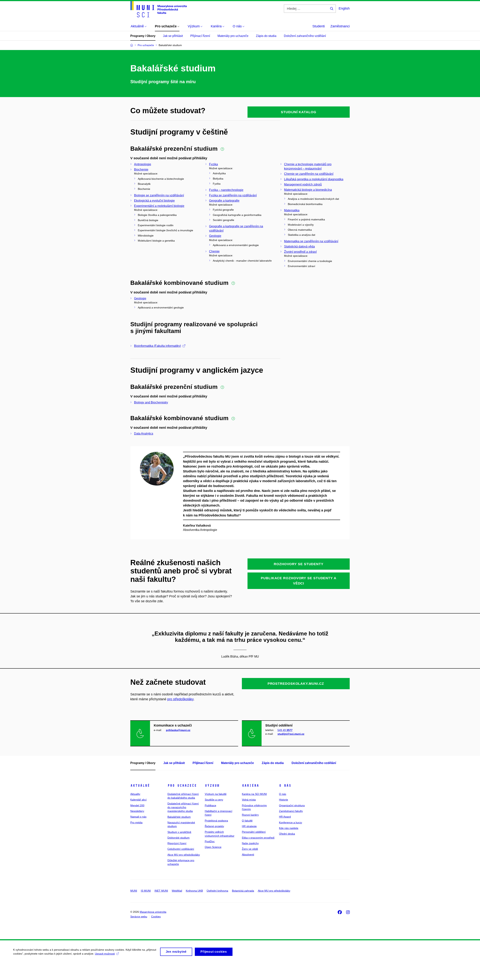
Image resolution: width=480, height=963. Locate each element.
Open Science (213, 847)
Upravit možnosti (105, 953)
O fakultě (247, 820)
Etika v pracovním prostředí (258, 837)
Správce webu (138, 916)
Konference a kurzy (290, 822)
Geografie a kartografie (224, 200)
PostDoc (210, 841)
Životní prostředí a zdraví (300, 251)
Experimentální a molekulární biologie (159, 205)
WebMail (177, 890)
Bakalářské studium (179, 816)
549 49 (285, 730)
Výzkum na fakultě (215, 793)
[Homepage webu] (158, 9)
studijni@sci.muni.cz (291, 733)
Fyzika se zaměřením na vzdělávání (233, 195)
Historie (283, 799)
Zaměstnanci (340, 26)
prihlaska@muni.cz (178, 730)
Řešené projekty (214, 826)
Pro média (136, 822)
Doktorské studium (178, 837)
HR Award (285, 816)
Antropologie (142, 164)
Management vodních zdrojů (303, 184)
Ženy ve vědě (250, 848)
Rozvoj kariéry (250, 814)
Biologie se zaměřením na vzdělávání (159, 195)
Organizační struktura (292, 805)
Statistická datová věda (299, 246)
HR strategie (249, 826)
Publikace (210, 805)
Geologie (215, 235)
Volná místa (249, 799)
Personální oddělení (254, 831)
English (344, 8)
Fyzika (213, 164)
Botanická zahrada (243, 890)
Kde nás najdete (288, 828)
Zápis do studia (266, 35)
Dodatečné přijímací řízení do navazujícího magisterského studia (183, 807)
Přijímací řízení (200, 35)
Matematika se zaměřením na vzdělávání (311, 241)
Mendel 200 (137, 805)
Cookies (156, 916)
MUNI (133, 890)
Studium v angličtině (179, 832)
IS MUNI (146, 890)
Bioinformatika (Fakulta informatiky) (157, 345)
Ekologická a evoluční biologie (154, 200)
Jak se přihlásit (173, 35)
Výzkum (212, 785)
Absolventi (248, 854)
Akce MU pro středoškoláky (183, 854)
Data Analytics (143, 433)
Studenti (318, 26)
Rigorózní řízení (176, 843)
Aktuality (135, 793)
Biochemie (141, 169)
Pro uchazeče (182, 785)
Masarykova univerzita (153, 911)
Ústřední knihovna (217, 890)
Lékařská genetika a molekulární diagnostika (313, 179)
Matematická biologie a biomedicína (308, 189)
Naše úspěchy (250, 843)
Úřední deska (287, 833)
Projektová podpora (216, 820)
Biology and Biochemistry (151, 402)
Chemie (214, 251)
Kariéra (250, 785)
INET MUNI (161, 890)
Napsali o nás (138, 816)
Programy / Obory (142, 35)
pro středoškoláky (180, 699)
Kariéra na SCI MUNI (254, 793)
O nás (285, 785)
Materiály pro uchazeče (233, 35)
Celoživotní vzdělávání (180, 848)
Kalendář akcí (138, 799)
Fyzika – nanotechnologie (226, 190)
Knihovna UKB (194, 890)
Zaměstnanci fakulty (291, 811)
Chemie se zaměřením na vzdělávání (308, 173)
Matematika (291, 210)
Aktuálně (140, 785)
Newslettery (137, 811)
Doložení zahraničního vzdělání (305, 35)
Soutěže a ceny (214, 799)
